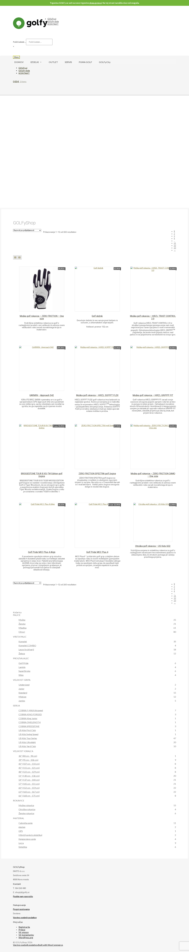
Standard (23, 692)
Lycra (21, 843)
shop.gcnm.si (95, 3)
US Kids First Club (27, 730)
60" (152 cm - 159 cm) (29, 787)
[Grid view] (15, 257)
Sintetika (23, 847)
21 (175, 243)
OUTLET (53, 62)
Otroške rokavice (27, 809)
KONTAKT (53, 24)
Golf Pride (23, 663)
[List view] (19, 257)
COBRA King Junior (28, 718)
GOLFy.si (51, 18)
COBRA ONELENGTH (30, 722)
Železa (22, 653)
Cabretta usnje (26, 823)
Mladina (22, 627)
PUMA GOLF (85, 62)
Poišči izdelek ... (19, 42)
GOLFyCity (105, 62)
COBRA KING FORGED (30, 714)
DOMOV (19, 62)
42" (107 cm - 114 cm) (29, 763)
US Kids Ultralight (27, 742)
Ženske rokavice (26, 813)
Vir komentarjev (26, 935)
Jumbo (22, 700)
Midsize (22, 696)
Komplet (23, 641)
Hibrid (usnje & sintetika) (30, 835)
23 (175, 248)
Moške (22, 619)
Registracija (24, 927)
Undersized (24, 684)
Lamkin (22, 667)
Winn (21, 675)
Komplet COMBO (27, 645)
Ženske (22, 623)
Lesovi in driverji (26, 649)
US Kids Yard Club (27, 746)
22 (175, 245)
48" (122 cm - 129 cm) (29, 771)
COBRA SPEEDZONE (29, 726)
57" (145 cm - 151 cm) (29, 783)
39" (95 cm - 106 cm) (28, 760)
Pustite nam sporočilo (23, 896)
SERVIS (68, 62)
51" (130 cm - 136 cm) (29, 775)
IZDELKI (34, 62)
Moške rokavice (26, 805)
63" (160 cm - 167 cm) (29, 791)
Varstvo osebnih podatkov (25, 918)
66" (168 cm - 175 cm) (29, 795)
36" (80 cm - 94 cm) (28, 756)
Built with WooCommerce (50, 945)
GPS (21, 831)
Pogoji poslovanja (21, 909)
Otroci (22, 631)
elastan (22, 827)
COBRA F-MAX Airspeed (31, 710)
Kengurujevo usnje (27, 839)
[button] (9, 146)
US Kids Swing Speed (28, 734)
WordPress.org (26, 937)
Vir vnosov (24, 932)
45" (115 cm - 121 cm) (29, 767)
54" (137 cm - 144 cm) (29, 779)
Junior (21, 688)
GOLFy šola (53, 21)
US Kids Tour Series (28, 738)
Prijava (22, 929)
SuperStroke (24, 671)
